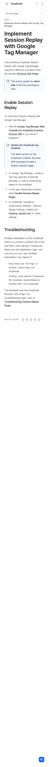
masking (13, 213)
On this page (12, 13)
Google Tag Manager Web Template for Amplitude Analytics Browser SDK (27, 130)
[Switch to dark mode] (42, 4)
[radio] (23, 319)
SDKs (6, 19)
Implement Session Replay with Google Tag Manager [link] (23, 24)
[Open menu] (6, 3)
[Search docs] (37, 4)
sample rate (25, 213)
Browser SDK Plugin (28, 73)
